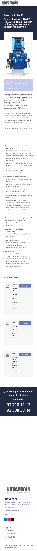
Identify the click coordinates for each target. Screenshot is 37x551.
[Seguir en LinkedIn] (5, 519)
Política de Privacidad (26, 545)
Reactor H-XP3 (9, 113)
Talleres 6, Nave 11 (11, 505)
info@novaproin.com (12, 510)
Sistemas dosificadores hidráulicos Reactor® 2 (14, 360)
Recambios (10, 537)
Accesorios (10, 534)
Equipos (10, 81)
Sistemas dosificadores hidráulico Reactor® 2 (14, 329)
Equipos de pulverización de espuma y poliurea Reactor (14, 293)
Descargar (25, 286)
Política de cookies (11, 548)
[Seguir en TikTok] (12, 519)
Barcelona (12, 507)
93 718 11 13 (9, 514)
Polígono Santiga (11, 502)
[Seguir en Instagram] (9, 519)
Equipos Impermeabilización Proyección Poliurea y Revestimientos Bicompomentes (17, 85)
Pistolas (9, 531)
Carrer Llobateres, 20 (23, 502)
